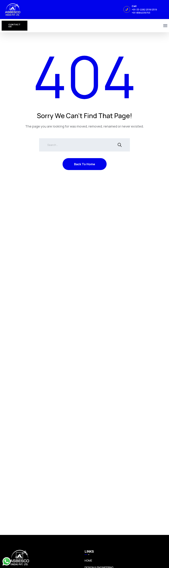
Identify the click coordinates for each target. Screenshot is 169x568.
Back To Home (84, 164)
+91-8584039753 (141, 12)
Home (88, 560)
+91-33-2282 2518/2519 (144, 9)
